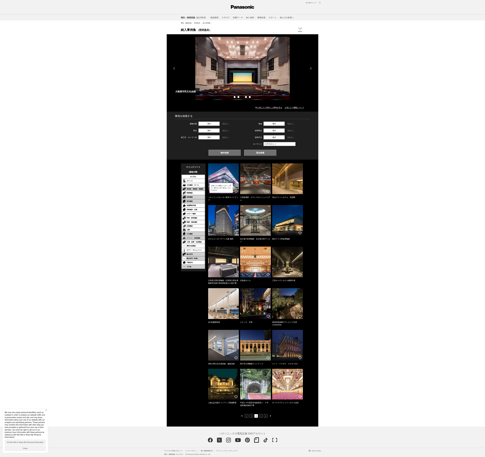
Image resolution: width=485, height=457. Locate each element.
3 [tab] (242, 97)
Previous (174, 68)
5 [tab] (250, 97)
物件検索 (225, 152)
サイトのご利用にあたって (173, 451)
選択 (209, 123)
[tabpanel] (242, 68)
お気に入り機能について (294, 107)
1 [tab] (235, 97)
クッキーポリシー (191, 451)
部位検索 (260, 152)
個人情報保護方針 (207, 451)
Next (310, 68)
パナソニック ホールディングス (226, 451)
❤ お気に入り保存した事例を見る (268, 107)
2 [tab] (238, 97)
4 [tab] (246, 97)
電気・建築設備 (186, 23)
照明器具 (197, 23)
